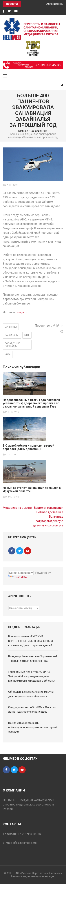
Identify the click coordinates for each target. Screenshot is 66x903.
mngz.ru (22, 312)
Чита (7, 354)
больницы (11, 327)
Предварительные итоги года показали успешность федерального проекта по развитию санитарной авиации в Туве (31, 403)
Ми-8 (27, 335)
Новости (12, 4)
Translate (21, 577)
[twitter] (9, 11)
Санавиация (38, 130)
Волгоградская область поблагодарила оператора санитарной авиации (32, 727)
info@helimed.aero (25, 843)
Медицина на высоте (17, 507)
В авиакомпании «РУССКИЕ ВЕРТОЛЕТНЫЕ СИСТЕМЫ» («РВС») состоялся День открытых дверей (30, 641)
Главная (23, 130)
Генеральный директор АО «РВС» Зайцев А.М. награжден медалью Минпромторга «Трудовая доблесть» (31, 676)
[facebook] (3, 11)
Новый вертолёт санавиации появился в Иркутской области (32, 489)
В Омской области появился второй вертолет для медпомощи (28, 447)
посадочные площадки (12, 344)
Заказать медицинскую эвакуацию (33, 876)
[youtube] (16, 11)
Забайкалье (12, 335)
